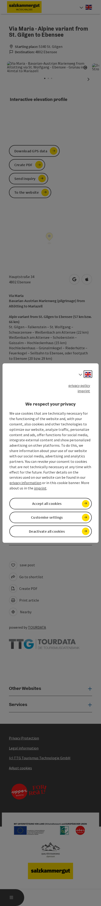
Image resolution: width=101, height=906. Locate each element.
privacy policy (79, 385)
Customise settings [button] (47, 517)
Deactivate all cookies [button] (47, 531)
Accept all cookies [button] (47, 503)
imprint (84, 391)
